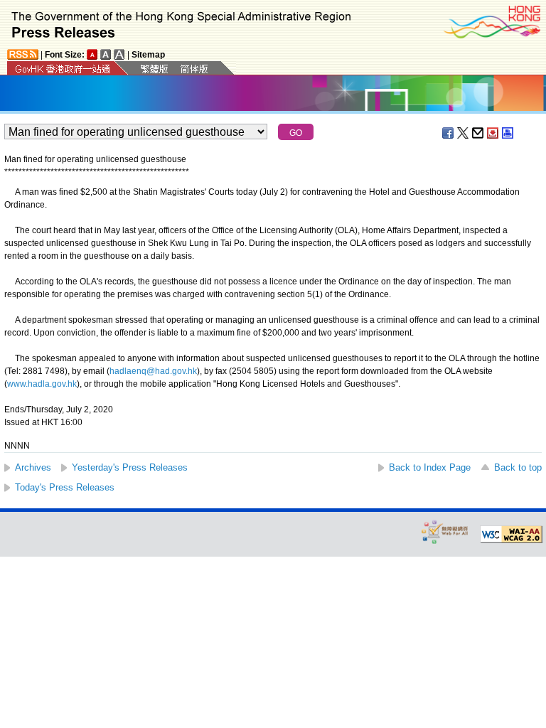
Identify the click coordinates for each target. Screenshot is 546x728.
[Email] (478, 133)
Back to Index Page (430, 467)
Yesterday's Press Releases (130, 467)
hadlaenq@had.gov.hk (153, 371)
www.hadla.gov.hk (42, 384)
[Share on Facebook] (448, 133)
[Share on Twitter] (463, 133)
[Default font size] (92, 54)
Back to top (518, 467)
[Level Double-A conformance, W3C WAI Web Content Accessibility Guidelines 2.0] (511, 534)
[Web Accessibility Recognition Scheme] (445, 531)
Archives (33, 467)
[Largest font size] (119, 54)
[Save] (493, 133)
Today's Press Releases (64, 487)
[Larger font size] (106, 54)
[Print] (508, 133)
